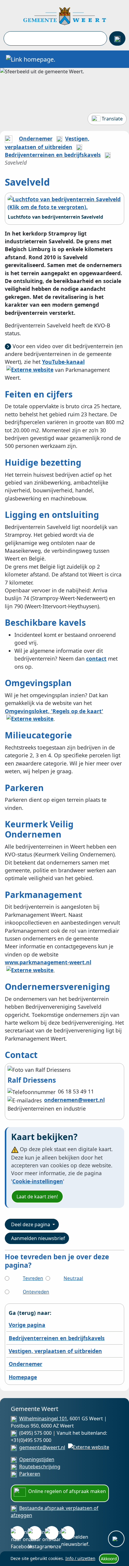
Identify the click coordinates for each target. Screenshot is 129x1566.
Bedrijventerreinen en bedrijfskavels (53, 154)
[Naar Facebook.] (17, 1533)
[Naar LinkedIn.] (51, 1533)
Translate (112, 118)
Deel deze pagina (31, 1224)
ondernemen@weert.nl (74, 1099)
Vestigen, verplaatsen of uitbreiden (55, 1351)
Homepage (23, 1377)
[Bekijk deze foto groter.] (64, 203)
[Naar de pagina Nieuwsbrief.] (68, 1533)
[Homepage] (64, 15)
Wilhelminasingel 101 (43, 1418)
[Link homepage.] (30, 59)
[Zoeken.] (117, 38)
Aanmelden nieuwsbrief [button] (38, 1238)
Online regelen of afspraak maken (67, 1491)
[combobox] (55, 38)
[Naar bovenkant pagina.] (116, 1539)
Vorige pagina (27, 1324)
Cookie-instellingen (37, 1181)
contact (96, 658)
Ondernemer (35, 138)
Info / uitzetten (80, 1558)
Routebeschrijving (39, 1466)
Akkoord (109, 1558)
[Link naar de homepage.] (8, 138)
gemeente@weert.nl (42, 1447)
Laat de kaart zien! (37, 1196)
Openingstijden (36, 1459)
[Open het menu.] (118, 59)
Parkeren (29, 1473)
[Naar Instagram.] (34, 1533)
